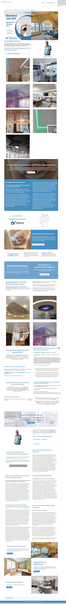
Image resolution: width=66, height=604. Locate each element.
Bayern (46, 388)
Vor (60, 6)
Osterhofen (59, 358)
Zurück (58, 6)
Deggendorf (36, 358)
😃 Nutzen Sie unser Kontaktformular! (13, 53)
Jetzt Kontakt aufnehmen (11, 406)
